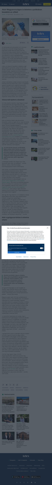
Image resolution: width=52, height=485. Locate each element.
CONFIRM (17, 252)
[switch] (41, 248)
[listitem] (25, 245)
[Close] (48, 228)
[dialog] (26, 242)
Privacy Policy (33, 256)
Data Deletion (19, 256)
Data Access (26, 256)
